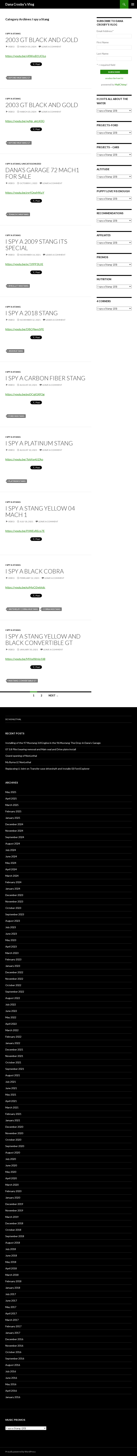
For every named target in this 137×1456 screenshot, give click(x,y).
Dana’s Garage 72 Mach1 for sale (42, 173)
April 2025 (11, 798)
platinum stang (17, 481)
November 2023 (14, 901)
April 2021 (11, 1101)
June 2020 (11, 1165)
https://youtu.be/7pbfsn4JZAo (24, 459)
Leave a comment (51, 46)
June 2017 (11, 1300)
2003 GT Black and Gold (41, 39)
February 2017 (13, 1326)
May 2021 (10, 1094)
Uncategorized (31, 163)
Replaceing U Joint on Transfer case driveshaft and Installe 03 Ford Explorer (47, 768)
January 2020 (12, 1197)
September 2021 (14, 1068)
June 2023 (11, 933)
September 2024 (14, 837)
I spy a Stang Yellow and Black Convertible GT (43, 639)
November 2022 (14, 978)
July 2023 (10, 927)
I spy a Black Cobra (34, 571)
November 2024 (14, 830)
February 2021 (13, 1113)
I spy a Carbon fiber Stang (45, 378)
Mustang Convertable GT (22, 680)
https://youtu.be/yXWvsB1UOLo (25, 56)
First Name (103, 42)
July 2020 (10, 1158)
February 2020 (13, 1191)
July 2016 (10, 1371)
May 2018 (10, 1261)
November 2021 (14, 1055)
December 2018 (14, 1223)
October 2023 (13, 907)
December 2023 (14, 895)
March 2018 (12, 1274)
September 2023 (14, 914)
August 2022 (12, 998)
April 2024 (11, 869)
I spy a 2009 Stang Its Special (36, 244)
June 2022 (11, 1010)
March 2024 (12, 875)
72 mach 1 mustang (18, 214)
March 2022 (12, 1030)
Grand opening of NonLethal (21, 755)
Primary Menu (132, 4)
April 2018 (11, 1268)
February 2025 (13, 811)
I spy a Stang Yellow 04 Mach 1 (40, 511)
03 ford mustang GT (19, 78)
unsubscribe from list (114, 78)
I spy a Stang (13, 33)
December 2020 (14, 1126)
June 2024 (11, 856)
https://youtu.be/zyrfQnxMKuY (24, 192)
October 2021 (13, 1062)
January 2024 (12, 888)
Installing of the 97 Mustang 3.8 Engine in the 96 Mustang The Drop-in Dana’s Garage (53, 742)
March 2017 (12, 1319)
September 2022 (14, 991)
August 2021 (12, 1075)
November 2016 (14, 1345)
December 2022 (14, 972)
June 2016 (11, 1377)
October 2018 (13, 1229)
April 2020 (11, 1178)
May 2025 (10, 792)
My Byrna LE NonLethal (18, 762)
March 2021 (12, 1107)
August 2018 (12, 1242)
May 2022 (10, 1017)
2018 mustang (15, 351)
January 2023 (12, 965)
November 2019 (14, 1210)
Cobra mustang (51, 609)
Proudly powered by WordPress (20, 1451)
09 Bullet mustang (18, 286)
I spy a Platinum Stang (39, 443)
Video (11, 46)
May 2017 (10, 1306)
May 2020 (10, 1171)
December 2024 (14, 824)
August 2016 (12, 1364)
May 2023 (10, 940)
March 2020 (12, 1184)
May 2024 (10, 862)
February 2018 (13, 1281)
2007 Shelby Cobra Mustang (23, 609)
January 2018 (12, 1287)
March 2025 (12, 804)
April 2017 (11, 1313)
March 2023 (12, 952)
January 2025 (12, 817)
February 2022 (13, 1036)
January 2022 (12, 1043)
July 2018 (10, 1249)
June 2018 (11, 1255)
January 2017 (12, 1332)
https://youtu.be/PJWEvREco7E (25, 530)
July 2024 (10, 849)
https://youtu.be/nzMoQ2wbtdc (25, 587)
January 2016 (12, 1397)
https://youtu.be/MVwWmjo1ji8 (25, 659)
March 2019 (12, 1216)
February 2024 (13, 882)
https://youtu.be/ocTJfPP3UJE (24, 264)
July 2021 (10, 1081)
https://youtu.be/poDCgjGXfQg (25, 394)
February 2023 (13, 959)
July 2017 (10, 1294)
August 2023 (12, 920)
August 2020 (12, 1152)
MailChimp (120, 84)
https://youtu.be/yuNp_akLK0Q (24, 121)
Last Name (102, 53)
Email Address (105, 31)
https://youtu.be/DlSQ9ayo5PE (24, 329)
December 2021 (14, 1049)
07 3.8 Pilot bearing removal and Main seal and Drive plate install (40, 749)
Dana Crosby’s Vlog (19, 4)
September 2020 (14, 1146)
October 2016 (13, 1352)
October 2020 (13, 1139)
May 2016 (10, 1384)
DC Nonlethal (13, 719)
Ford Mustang (16, 416)
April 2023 (11, 946)
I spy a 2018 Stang (31, 312)
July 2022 (10, 1004)
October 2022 (13, 985)
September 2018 (14, 1236)
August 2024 (12, 843)
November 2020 (14, 1133)
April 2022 (11, 1023)
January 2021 (12, 1120)
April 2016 (11, 1390)
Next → (54, 695)
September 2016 (14, 1358)
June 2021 (11, 1088)
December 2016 (14, 1339)
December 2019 (14, 1203)
